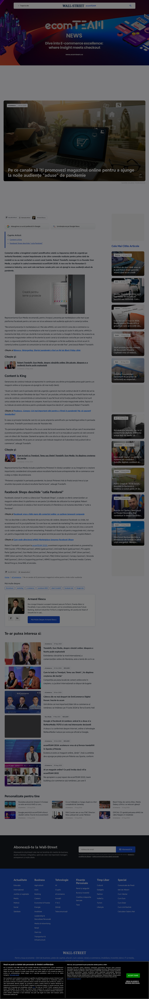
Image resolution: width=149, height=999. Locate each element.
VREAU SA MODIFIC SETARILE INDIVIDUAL (132, 982)
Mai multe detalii (14, 975)
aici (34, 987)
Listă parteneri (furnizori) (74, 979)
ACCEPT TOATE (133, 975)
